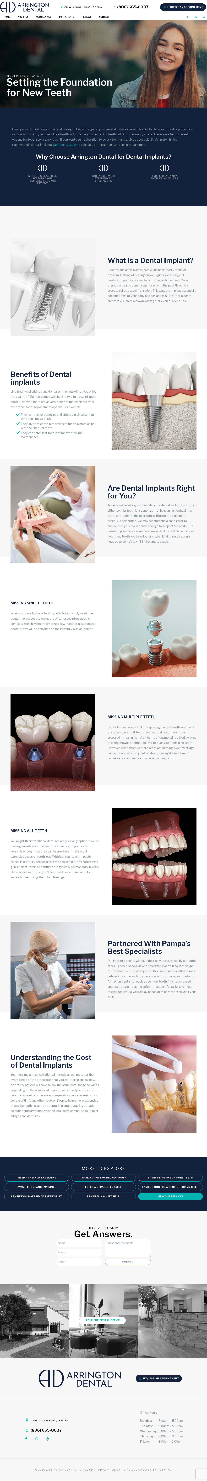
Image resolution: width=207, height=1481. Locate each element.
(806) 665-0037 (132, 7)
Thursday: (147, 1436)
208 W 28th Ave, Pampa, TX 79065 (83, 7)
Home (7, 17)
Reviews (86, 17)
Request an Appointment (184, 7)
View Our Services (170, 1196)
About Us (23, 17)
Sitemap (86, 1469)
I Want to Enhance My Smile (36, 1187)
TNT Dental (162, 1469)
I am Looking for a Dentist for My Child (170, 1187)
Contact (104, 17)
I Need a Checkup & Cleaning (36, 1177)
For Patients (66, 17)
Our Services (43, 17)
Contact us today (65, 144)
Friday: (144, 1441)
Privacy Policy (108, 1469)
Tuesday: (146, 1426)
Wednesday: (148, 1431)
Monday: (146, 1420)
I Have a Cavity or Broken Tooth (103, 1177)
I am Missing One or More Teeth (170, 1177)
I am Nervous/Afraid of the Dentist (36, 1196)
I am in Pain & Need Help (103, 1196)
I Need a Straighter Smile (103, 1187)
